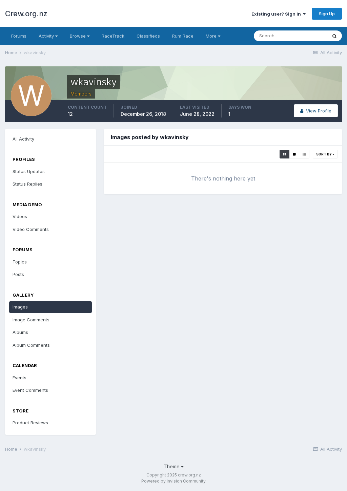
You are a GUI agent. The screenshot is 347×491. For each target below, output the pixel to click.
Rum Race (182, 36)
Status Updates (29, 171)
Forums (18, 36)
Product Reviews (30, 422)
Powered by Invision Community (173, 481)
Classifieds (148, 36)
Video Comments (31, 229)
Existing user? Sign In (277, 14)
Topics (20, 261)
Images (20, 306)
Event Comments (30, 390)
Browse (78, 36)
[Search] (334, 35)
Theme (172, 466)
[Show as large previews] (294, 154)
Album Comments (31, 345)
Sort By (324, 154)
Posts (18, 274)
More (211, 36)
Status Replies (27, 184)
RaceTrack (113, 36)
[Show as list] (304, 154)
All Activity (23, 139)
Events (19, 377)
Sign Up (327, 13)
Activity (47, 36)
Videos (20, 216)
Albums (20, 332)
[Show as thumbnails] (284, 154)
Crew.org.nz (26, 13)
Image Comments (31, 319)
